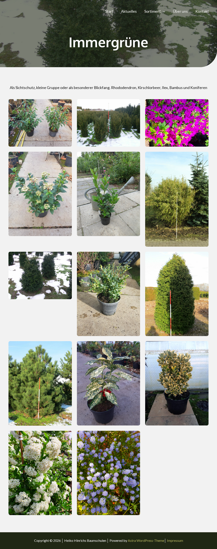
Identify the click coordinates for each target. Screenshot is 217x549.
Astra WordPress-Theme (146, 540)
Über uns (180, 11)
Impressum (175, 540)
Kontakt (202, 11)
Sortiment (152, 11)
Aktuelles (129, 11)
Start (109, 11)
